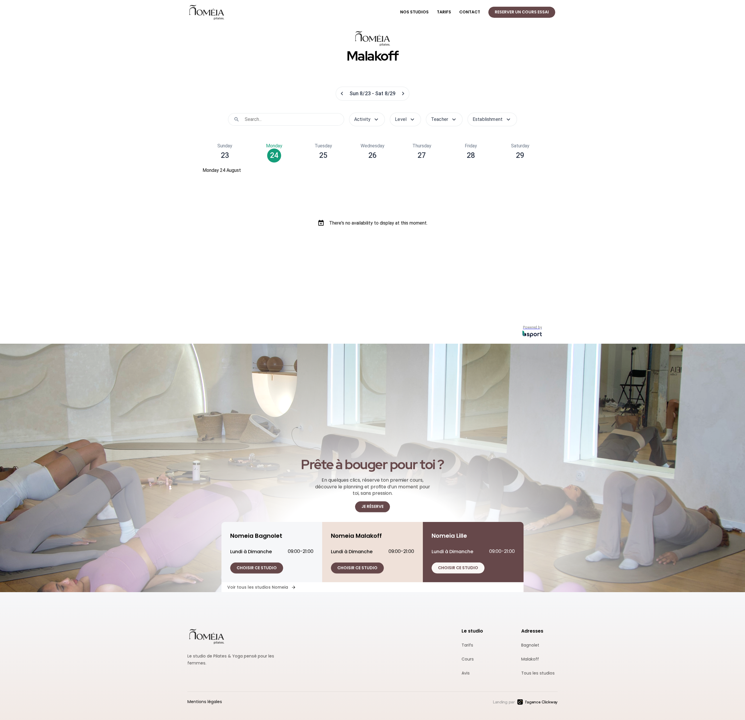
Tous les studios (538, 673)
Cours (468, 659)
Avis (466, 673)
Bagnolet (530, 645)
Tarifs (467, 645)
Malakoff (530, 659)
